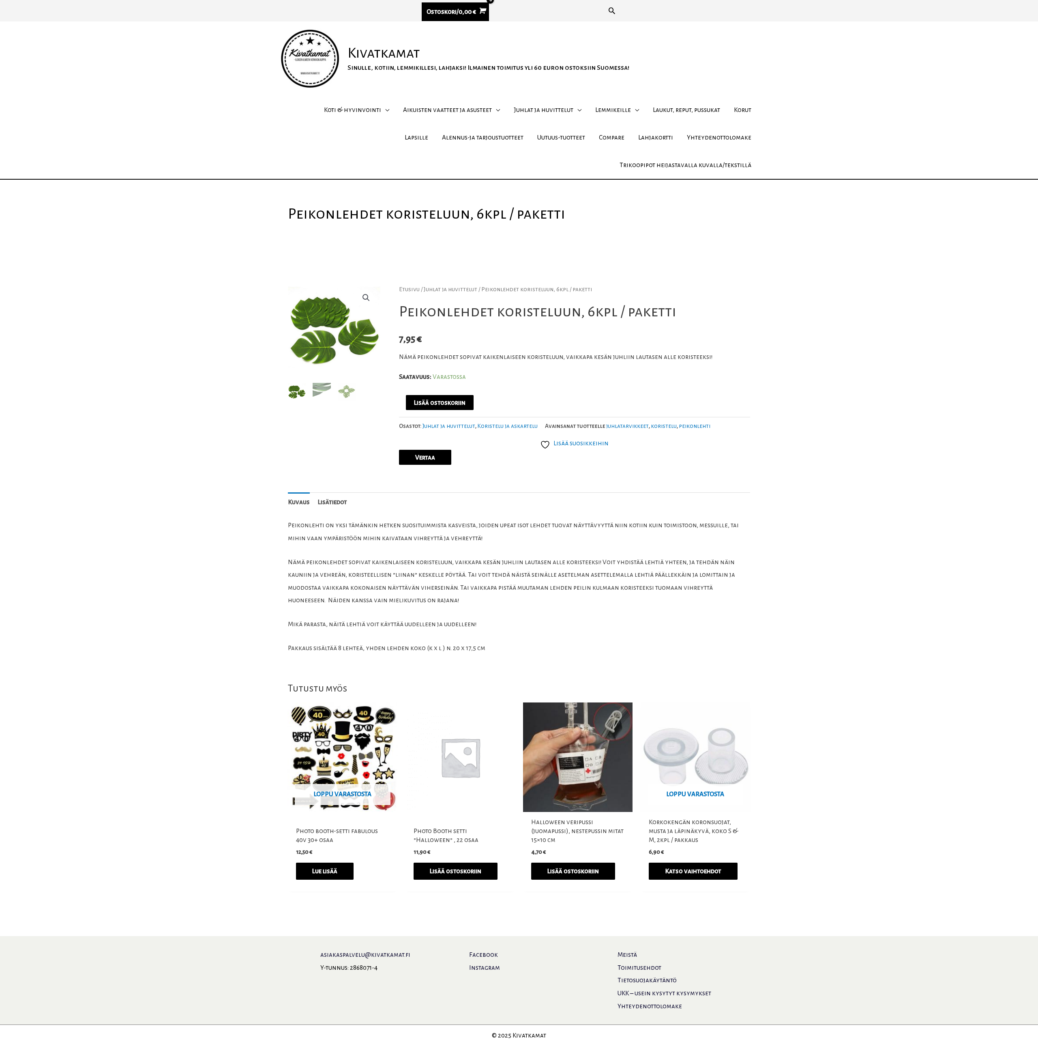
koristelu (664, 426)
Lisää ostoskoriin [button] (455, 871)
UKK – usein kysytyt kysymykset (664, 993)
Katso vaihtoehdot (693, 871)
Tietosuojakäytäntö (647, 980)
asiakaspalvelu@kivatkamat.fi (365, 954)
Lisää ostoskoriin (439, 402)
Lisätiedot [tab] (332, 501)
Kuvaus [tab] (299, 501)
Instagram (484, 967)
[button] (611, 10)
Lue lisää (324, 871)
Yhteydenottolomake (650, 1006)
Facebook (483, 954)
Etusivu (409, 289)
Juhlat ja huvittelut (450, 289)
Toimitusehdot (639, 967)
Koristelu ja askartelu (507, 426)
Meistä (627, 954)
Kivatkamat (383, 53)
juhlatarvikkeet (627, 426)
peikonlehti (694, 426)
